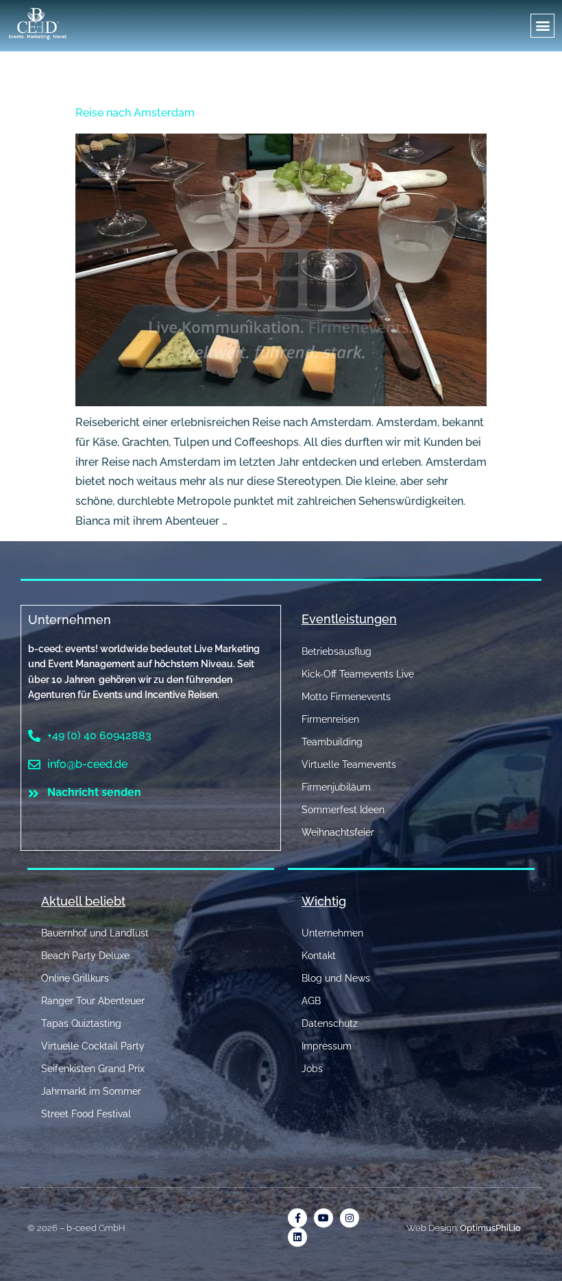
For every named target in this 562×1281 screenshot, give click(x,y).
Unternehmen (69, 619)
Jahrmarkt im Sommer (91, 1091)
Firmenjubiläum (336, 787)
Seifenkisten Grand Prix (93, 1068)
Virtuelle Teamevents (349, 764)
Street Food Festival (86, 1113)
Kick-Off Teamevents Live (358, 674)
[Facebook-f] (297, 1218)
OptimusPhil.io (490, 1228)
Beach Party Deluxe (85, 955)
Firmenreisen (330, 719)
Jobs (312, 1068)
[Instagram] (349, 1218)
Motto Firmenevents (346, 696)
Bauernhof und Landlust (95, 933)
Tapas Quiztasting (81, 1023)
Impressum (327, 1046)
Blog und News (336, 978)
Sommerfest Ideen (343, 809)
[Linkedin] (297, 1237)
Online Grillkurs (75, 978)
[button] (542, 26)
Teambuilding (332, 741)
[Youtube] (323, 1218)
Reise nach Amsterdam (135, 112)
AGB (311, 1000)
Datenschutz (330, 1023)
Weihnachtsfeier (338, 832)
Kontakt (319, 955)
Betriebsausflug (336, 651)
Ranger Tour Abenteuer (93, 1000)
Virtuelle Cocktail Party (93, 1046)
